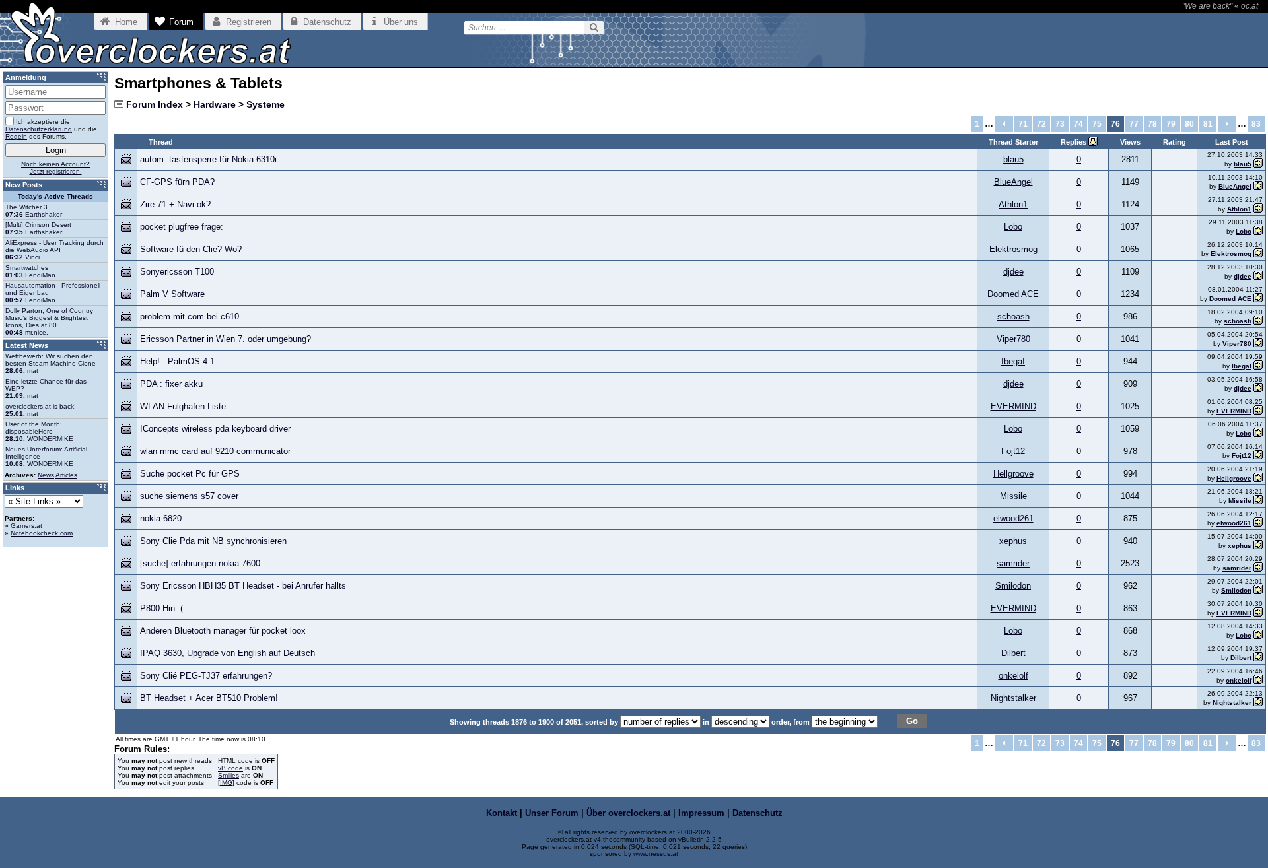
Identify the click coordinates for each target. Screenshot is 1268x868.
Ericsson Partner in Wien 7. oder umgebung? (225, 339)
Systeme (265, 104)
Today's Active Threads (55, 196)
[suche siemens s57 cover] (1258, 500)
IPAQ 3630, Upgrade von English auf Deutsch (227, 653)
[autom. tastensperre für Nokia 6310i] (1258, 164)
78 (1152, 124)
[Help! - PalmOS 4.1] (1258, 366)
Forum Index (154, 104)
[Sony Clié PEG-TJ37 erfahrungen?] (1258, 680)
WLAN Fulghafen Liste (183, 406)
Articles (66, 475)
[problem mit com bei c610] (1258, 321)
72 (1041, 124)
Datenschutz (757, 813)
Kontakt (501, 813)
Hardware (215, 104)
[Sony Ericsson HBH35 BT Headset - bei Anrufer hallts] (1258, 590)
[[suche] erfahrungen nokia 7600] (1258, 568)
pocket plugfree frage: (181, 227)
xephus (1013, 541)
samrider (1013, 563)
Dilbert (1013, 653)
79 (1171, 124)
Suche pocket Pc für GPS (190, 474)
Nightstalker (1013, 698)
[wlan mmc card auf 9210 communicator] (1258, 455)
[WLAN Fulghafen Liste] (1258, 411)
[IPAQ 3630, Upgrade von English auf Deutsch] (1258, 657)
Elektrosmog (1013, 249)
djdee (1013, 272)
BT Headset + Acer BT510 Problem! (209, 698)
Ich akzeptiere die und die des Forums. (51, 129)
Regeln (16, 136)
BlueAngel (1013, 182)
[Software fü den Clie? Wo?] (1258, 253)
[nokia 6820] (1258, 523)
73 (1060, 124)
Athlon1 (1013, 204)
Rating (1174, 142)
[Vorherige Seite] (1004, 124)
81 (1208, 124)
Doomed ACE (1013, 294)
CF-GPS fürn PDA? (177, 182)
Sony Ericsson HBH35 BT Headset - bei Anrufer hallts (243, 586)
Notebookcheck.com (42, 533)
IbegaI (1013, 361)
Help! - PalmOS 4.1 (177, 361)
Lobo (1013, 227)
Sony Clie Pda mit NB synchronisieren (213, 541)
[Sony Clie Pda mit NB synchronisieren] (1258, 545)
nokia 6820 (161, 518)
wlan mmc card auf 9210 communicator (215, 451)
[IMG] (226, 782)
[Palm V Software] (1258, 298)
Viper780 (1013, 339)
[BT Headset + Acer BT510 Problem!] (1258, 702)
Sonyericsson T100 (177, 272)
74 (1078, 124)
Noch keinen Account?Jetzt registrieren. (55, 167)
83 (1256, 124)
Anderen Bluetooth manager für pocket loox (223, 631)
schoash (1013, 316)
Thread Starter (1013, 142)
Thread (161, 142)
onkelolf (1013, 676)
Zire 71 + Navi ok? (175, 204)
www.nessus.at (655, 853)
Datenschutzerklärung (38, 129)
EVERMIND (1013, 406)
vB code (230, 768)
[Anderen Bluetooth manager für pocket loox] (1258, 635)
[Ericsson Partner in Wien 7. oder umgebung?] (1258, 343)
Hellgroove (1013, 474)
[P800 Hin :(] (1258, 613)
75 (1097, 124)
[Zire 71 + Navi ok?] (1258, 209)
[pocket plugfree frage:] (1258, 231)
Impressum (701, 813)
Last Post (1231, 142)
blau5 (1013, 159)
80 (1189, 124)
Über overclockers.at (628, 813)
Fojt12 (1013, 451)
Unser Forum (552, 813)
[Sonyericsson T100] (1258, 276)
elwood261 (1013, 518)
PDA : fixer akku (171, 384)
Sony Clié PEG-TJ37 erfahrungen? (206, 676)
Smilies (228, 775)
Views (1130, 142)
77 (1134, 124)
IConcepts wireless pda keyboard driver (215, 429)
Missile (1013, 496)
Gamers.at (26, 525)
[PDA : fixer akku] (1258, 388)
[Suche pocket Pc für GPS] (1258, 478)
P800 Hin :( (161, 608)
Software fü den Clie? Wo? (191, 249)
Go (912, 721)
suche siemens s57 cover (189, 496)
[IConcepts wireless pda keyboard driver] (1258, 433)
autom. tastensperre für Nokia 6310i (208, 159)
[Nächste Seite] (1227, 124)
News (46, 475)
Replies (1074, 142)
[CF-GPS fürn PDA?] (1258, 186)
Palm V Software (172, 294)
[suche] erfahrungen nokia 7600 (200, 563)
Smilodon (1013, 586)
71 (1023, 124)
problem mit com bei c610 (189, 316)
